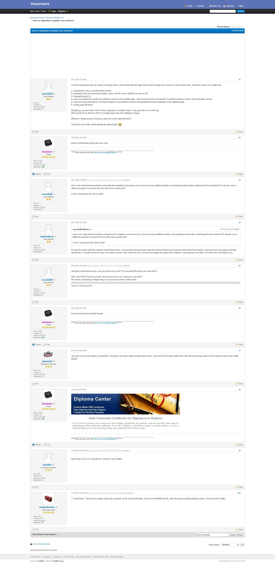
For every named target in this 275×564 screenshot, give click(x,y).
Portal (189, 6)
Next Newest (50, 534)
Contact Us (46, 557)
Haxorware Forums (37, 18)
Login (53, 11)
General (49, 18)
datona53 (47, 361)
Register (62, 11)
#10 (239, 493)
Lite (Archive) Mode (83, 557)
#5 (239, 265)
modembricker (47, 507)
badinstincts (47, 236)
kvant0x (47, 465)
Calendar (230, 6)
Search (201, 6)
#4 (239, 222)
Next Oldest (38, 534)
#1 (239, 79)
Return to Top (68, 557)
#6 (239, 308)
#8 (239, 389)
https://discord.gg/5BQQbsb (105, 152)
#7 (239, 350)
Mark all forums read (101, 557)
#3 (239, 180)
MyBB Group (58, 561)
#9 (239, 450)
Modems (57, 18)
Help (241, 6)
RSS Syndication (117, 557)
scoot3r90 (47, 94)
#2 (239, 137)
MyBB (41, 561)
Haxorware (57, 557)
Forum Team (36, 557)
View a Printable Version (42, 544)
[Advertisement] (137, 55)
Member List (214, 6)
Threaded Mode (237, 30)
